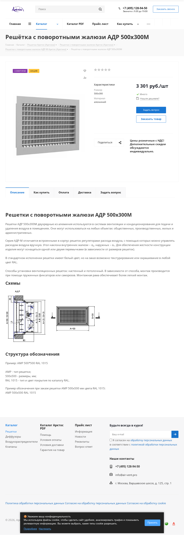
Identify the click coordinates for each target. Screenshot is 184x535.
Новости (80, 436)
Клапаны (11, 446)
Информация (83, 431)
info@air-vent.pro (126, 475)
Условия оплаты (50, 440)
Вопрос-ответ (84, 446)
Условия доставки (52, 445)
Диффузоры (13, 436)
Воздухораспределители (21, 441)
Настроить (45, 528)
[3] (102, 69)
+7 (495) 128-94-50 (135, 8)
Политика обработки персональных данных (34, 503)
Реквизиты (82, 441)
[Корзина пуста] (175, 22)
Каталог (11, 425)
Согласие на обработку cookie (146, 503)
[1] (95, 69)
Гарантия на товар (52, 450)
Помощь (45, 434)
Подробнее (30, 528)
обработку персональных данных (151, 440)
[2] (99, 69)
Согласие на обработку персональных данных (95, 503)
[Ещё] (148, 24)
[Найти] (100, 9)
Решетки (11, 431)
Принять (152, 522)
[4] (106, 69)
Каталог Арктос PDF (51, 426)
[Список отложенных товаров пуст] (167, 22)
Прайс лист (83, 425)
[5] (109, 69)
